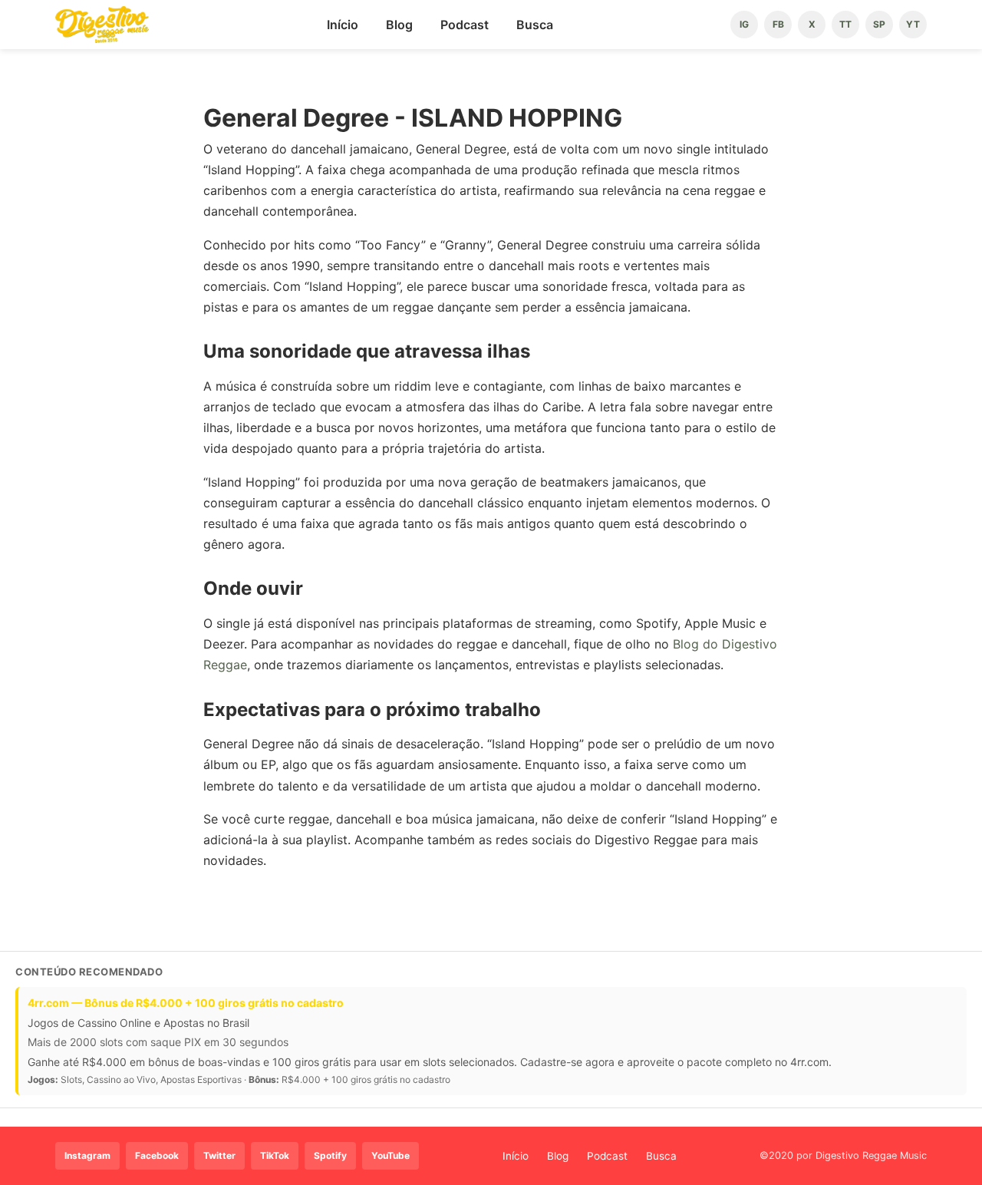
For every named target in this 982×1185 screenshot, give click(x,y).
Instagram (87, 1155)
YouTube (390, 1155)
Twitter (219, 1155)
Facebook (157, 1155)
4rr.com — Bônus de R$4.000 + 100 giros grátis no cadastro (186, 1002)
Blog (399, 24)
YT (913, 24)
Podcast (464, 24)
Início (342, 24)
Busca (534, 24)
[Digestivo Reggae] (102, 24)
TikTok (274, 1155)
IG (744, 24)
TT (845, 24)
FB (778, 24)
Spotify (330, 1155)
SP (879, 24)
